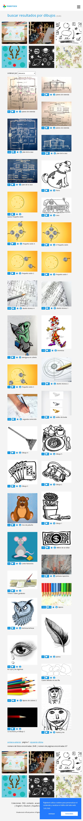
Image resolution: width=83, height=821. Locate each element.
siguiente (34, 742)
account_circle (20, 111)
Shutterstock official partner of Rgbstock (29, 812)
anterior (17, 742)
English (19, 806)
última (40, 742)
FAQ (23, 803)
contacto (30, 803)
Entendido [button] (69, 814)
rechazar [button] (52, 814)
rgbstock (12, 6)
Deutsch (27, 806)
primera (10, 742)
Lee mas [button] (47, 808)
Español (35, 806)
